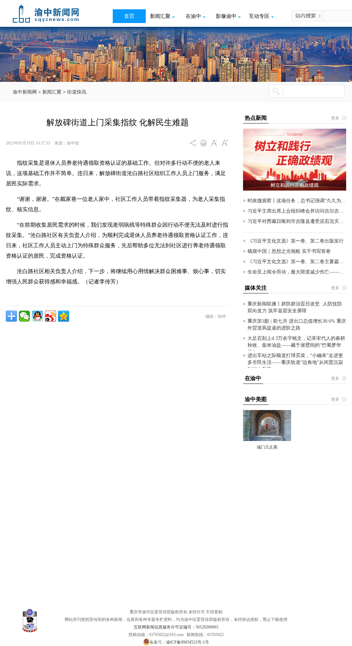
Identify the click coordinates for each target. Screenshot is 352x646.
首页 (129, 16)
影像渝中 (226, 16)
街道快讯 (76, 92)
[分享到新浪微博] (50, 316)
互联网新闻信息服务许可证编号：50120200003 (176, 627)
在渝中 (193, 16)
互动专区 (259, 16)
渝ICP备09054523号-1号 (187, 642)
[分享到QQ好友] (37, 316)
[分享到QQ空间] (63, 316)
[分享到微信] (24, 316)
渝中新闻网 (25, 92)
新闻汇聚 (160, 16)
